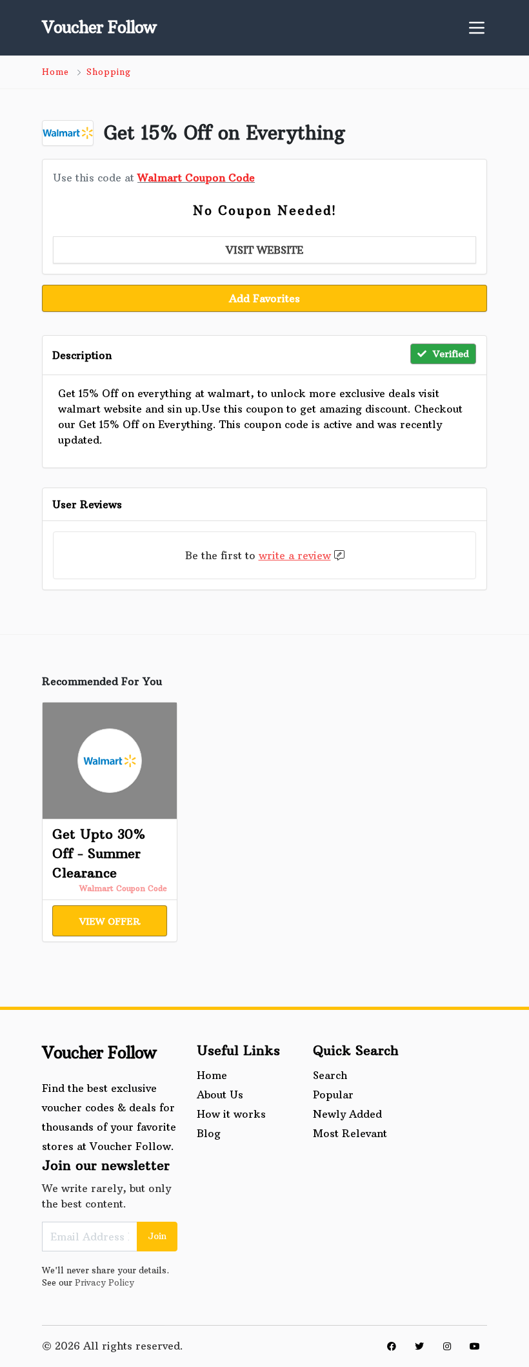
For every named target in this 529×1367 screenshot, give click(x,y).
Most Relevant (350, 1133)
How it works (231, 1113)
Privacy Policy (104, 1282)
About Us (220, 1094)
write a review (295, 555)
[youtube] (474, 1346)
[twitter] (419, 1346)
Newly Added (347, 1113)
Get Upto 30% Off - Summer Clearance (98, 853)
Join (157, 1236)
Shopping (108, 72)
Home (55, 72)
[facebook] (391, 1346)
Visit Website (264, 249)
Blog (209, 1133)
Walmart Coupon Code (196, 177)
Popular (333, 1094)
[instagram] (447, 1346)
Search (330, 1075)
